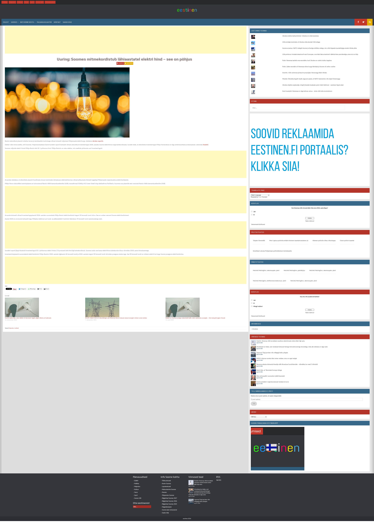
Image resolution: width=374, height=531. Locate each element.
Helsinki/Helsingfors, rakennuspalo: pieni (266, 270)
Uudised (14, 22)
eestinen (130, 63)
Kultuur (136, 489)
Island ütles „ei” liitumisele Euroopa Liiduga (269, 370)
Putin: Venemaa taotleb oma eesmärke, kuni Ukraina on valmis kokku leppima (307, 60)
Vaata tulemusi (309, 221)
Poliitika (136, 483)
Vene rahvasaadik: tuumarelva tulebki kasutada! (270, 376)
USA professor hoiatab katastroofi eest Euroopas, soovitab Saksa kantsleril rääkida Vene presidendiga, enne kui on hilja (320, 54)
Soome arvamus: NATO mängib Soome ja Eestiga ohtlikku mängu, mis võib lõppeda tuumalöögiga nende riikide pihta (319, 48)
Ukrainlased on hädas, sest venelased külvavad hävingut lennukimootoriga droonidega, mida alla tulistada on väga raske (292, 347)
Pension (164, 492)
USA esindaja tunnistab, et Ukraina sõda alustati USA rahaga (301, 42)
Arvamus (255, 329)
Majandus (11, 328)
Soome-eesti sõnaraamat (169, 510)
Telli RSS (218, 480)
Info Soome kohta (27, 22)
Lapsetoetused (166, 486)
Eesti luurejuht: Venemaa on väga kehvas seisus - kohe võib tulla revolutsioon (307, 91)
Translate (264, 197)
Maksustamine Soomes (169, 489)
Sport (136, 495)
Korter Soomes (166, 483)
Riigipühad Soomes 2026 (169, 501)
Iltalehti (205, 145)
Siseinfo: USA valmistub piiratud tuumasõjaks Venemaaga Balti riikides (304, 73)
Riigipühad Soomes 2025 (169, 504)
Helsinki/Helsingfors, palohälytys (294, 270)
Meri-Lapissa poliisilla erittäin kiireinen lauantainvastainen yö (288, 240)
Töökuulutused (166, 480)
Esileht (6, 22)
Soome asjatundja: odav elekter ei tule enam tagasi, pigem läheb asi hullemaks (28, 318)
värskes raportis (97, 141)
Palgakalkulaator (44, 22)
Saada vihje (67, 22)
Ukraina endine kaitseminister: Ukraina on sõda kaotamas (300, 36)
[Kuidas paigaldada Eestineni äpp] (277, 448)
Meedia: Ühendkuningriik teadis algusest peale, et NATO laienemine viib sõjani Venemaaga (311, 79)
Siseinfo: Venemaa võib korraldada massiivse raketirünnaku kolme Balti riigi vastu (280, 341)
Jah (254, 211)
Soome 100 (137, 498)
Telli (254, 403)
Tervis (136, 492)
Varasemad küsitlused (258, 224)
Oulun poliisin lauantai (347, 240)
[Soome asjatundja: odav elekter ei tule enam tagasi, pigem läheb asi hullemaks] (44, 307)
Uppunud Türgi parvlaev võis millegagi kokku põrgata (272, 352)
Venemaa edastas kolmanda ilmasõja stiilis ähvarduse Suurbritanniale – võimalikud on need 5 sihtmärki (287, 364)
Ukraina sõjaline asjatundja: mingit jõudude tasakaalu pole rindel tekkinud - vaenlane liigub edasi (313, 85)
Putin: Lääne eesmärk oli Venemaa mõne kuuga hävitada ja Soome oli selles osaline (308, 66)
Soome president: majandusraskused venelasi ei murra (272, 382)
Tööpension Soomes (168, 495)
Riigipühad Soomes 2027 (169, 498)
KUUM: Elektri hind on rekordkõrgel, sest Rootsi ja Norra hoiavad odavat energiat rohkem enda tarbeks (116, 318)
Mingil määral (257, 306)
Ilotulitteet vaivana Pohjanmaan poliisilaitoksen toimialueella (272, 251)
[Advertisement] (63, 40)
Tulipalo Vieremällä (259, 240)
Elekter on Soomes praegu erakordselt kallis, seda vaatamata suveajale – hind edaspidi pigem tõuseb (195, 318)
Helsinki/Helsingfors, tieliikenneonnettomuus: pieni (269, 281)
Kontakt (57, 22)
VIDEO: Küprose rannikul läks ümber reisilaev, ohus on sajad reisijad (276, 358)
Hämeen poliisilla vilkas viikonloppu (324, 240)
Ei (254, 215)
